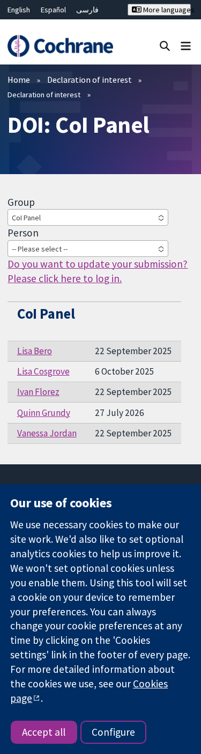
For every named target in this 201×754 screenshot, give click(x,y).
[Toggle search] (165, 45)
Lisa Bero (34, 351)
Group (21, 202)
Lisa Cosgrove (43, 371)
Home (19, 79)
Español (53, 10)
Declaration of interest (89, 79)
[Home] (60, 46)
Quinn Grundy (43, 413)
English (19, 10)
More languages (166, 10)
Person (23, 232)
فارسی (87, 10)
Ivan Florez (38, 392)
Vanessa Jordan (47, 433)
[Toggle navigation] (186, 45)
